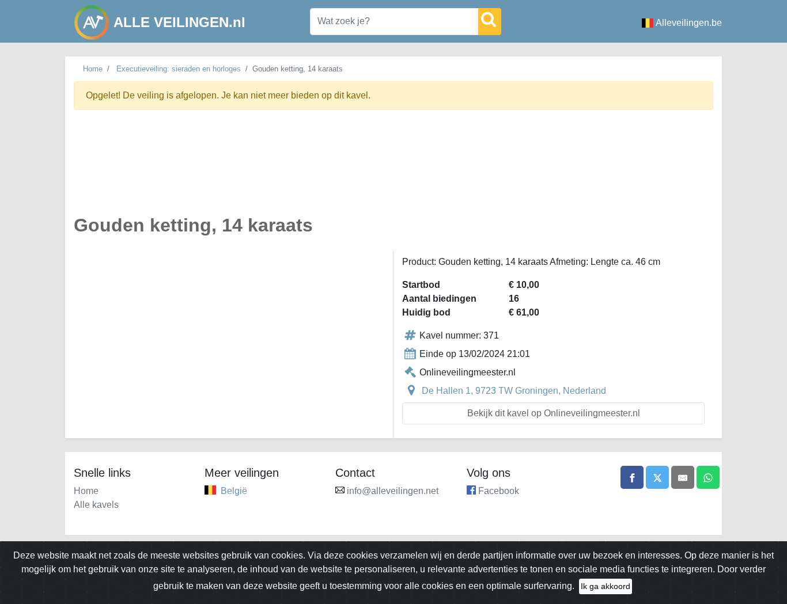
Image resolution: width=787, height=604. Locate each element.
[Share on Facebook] (632, 477)
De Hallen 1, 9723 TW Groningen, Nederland (514, 391)
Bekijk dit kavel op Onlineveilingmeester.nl (553, 413)
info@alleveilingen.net (392, 491)
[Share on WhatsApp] (708, 477)
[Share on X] (657, 477)
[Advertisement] (393, 169)
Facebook (498, 491)
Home (93, 68)
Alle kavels (96, 505)
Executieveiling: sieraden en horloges (178, 68)
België (234, 491)
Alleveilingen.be (689, 23)
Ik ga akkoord (605, 586)
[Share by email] (682, 477)
